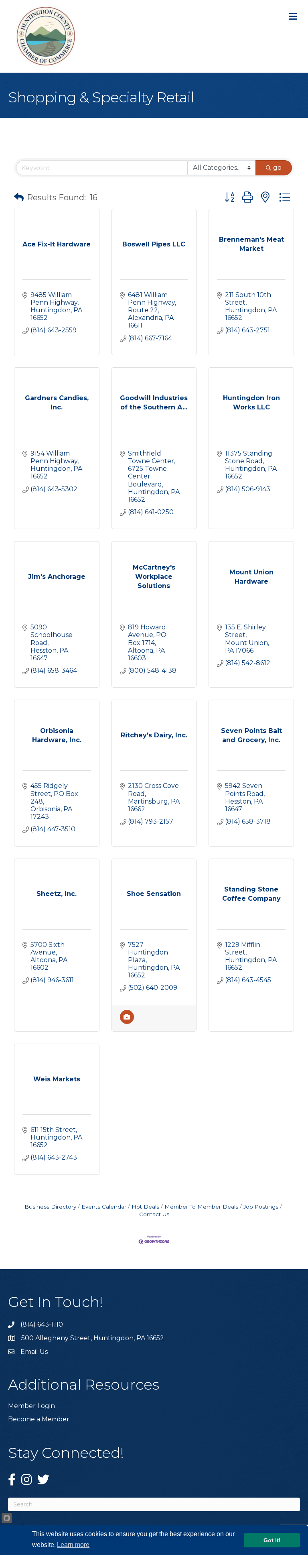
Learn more (73, 1544)
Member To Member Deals (201, 1206)
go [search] (277, 167)
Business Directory (50, 1206)
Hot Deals (145, 1206)
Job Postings (260, 1206)
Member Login (31, 1406)
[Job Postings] (127, 1022)
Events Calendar (103, 1206)
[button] (19, 197)
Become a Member (38, 1419)
